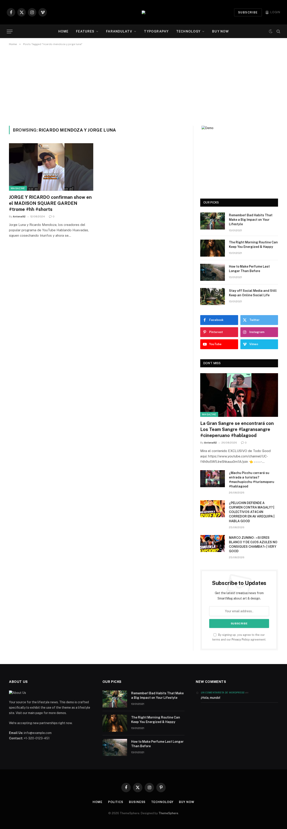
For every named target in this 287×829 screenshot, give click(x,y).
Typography (156, 31)
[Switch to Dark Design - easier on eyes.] (271, 31)
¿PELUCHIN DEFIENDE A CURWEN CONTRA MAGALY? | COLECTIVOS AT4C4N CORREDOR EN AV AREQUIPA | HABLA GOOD (251, 512)
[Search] (278, 31)
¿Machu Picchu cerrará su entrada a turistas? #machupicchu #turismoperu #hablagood (251, 479)
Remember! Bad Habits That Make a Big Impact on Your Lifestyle (250, 219)
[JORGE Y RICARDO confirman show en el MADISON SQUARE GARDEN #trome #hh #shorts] (51, 167)
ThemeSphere (168, 813)
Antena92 (19, 216)
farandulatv (119, 31)
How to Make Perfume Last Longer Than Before (249, 269)
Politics (115, 802)
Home (63, 31)
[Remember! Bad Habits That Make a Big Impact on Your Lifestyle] (212, 220)
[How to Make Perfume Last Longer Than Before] (212, 272)
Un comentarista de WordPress (222, 692)
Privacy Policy (241, 639)
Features (85, 31)
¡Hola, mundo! (210, 697)
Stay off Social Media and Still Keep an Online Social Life (253, 293)
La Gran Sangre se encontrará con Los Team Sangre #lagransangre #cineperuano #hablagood (237, 429)
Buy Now (220, 31)
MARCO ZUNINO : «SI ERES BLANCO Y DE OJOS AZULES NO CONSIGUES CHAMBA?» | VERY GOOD (253, 544)
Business (137, 802)
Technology (188, 31)
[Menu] (10, 31)
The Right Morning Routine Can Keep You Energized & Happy (253, 244)
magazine (18, 188)
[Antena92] (143, 12)
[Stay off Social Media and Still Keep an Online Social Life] (212, 296)
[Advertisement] (143, 85)
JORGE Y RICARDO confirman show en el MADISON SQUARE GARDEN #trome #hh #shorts (50, 203)
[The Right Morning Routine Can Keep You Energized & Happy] (212, 248)
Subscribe (248, 12)
